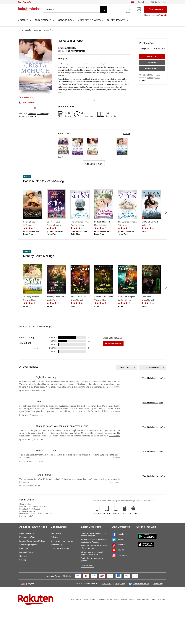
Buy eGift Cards (26, 552)
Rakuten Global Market (109, 599)
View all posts (87, 566)
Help (165, 2)
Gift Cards (155, 2)
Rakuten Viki (76, 599)
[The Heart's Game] (122, 153)
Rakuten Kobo (29, 9)
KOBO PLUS (65, 20)
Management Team (27, 537)
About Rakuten (158, 599)
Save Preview (28, 102)
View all (126, 134)
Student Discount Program (62, 541)
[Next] (166, 212)
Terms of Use (106, 584)
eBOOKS (23, 20)
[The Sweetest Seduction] (92, 153)
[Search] (103, 9)
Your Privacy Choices (141, 584)
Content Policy (158, 584)
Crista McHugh (68, 48)
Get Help (23, 556)
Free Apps (23, 548)
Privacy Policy (120, 584)
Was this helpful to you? (152, 378)
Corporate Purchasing (60, 548)
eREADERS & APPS (89, 20)
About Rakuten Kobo (28, 533)
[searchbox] (75, 9)
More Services (143, 599)
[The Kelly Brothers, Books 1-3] (77, 153)
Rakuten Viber (90, 599)
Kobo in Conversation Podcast (32, 541)
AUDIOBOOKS (43, 20)
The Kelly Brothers (75, 51)
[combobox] (126, 367)
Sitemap (22, 560)
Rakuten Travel (127, 599)
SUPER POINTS (116, 20)
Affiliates (54, 537)
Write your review (113, 343)
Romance (32, 114)
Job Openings (57, 545)
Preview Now (27, 97)
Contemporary (43, 114)
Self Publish (56, 533)
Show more (114, 386)
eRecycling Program (28, 545)
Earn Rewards (24, 2)
